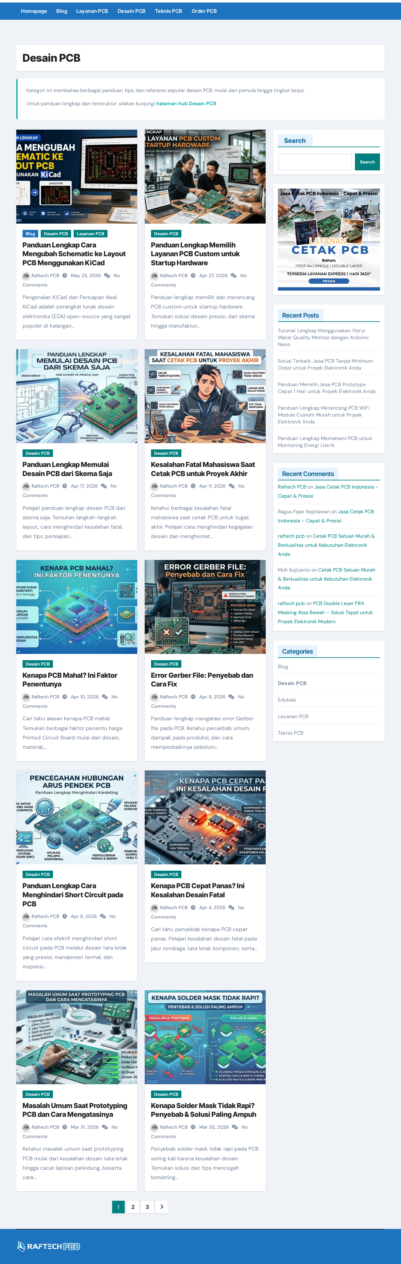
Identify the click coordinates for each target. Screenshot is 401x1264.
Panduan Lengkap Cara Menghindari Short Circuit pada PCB (73, 895)
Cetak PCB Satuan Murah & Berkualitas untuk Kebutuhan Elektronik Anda (326, 545)
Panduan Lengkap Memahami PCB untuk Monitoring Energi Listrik (325, 441)
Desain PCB (132, 11)
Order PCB (204, 11)
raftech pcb (291, 536)
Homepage (34, 11)
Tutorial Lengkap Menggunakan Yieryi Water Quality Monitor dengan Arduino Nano (323, 337)
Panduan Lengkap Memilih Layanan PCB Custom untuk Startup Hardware (195, 254)
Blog (61, 11)
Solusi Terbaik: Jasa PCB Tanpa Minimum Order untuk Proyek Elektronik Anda (325, 364)
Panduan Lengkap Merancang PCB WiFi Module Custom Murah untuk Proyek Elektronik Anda (324, 415)
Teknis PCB (168, 11)
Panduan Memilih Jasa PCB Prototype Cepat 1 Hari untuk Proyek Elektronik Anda (327, 388)
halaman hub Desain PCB (186, 103)
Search (295, 140)
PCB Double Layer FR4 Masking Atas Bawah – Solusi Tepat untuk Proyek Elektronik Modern (325, 612)
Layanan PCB (92, 11)
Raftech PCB (46, 275)
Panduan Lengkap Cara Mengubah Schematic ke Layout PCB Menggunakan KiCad (74, 254)
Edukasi (287, 700)
